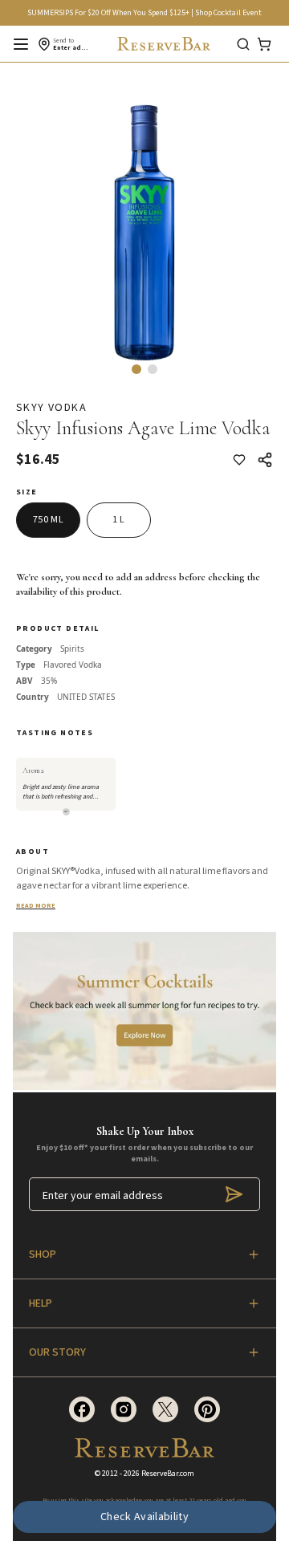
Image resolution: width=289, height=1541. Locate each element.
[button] (136, 369)
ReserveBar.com (167, 1473)
